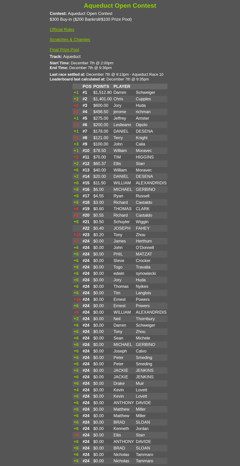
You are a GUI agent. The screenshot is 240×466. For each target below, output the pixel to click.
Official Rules (62, 29)
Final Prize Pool (64, 49)
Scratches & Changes (70, 39)
